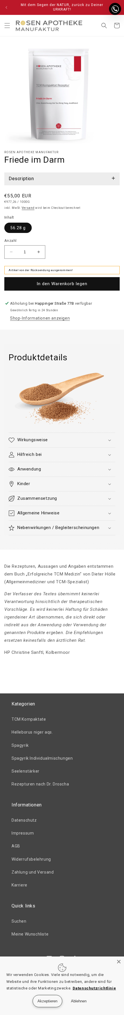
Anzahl (10, 240)
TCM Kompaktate (29, 719)
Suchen (19, 921)
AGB (16, 846)
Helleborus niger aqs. (32, 732)
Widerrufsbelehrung (31, 859)
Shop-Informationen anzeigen (40, 318)
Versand (28, 207)
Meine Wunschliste (30, 934)
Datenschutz (24, 820)
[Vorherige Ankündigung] (6, 7)
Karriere (19, 885)
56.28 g (18, 227)
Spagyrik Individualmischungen (42, 758)
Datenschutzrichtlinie (94, 988)
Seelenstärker (26, 771)
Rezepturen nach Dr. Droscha (40, 784)
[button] (7, 25)
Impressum (23, 833)
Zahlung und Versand (33, 872)
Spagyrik (20, 745)
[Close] (119, 962)
